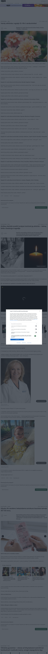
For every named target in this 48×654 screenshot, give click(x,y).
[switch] (35, 326)
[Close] (40, 311)
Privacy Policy (29, 342)
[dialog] (24, 327)
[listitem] (24, 323)
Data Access (24, 342)
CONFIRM (17, 339)
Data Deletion (19, 342)
